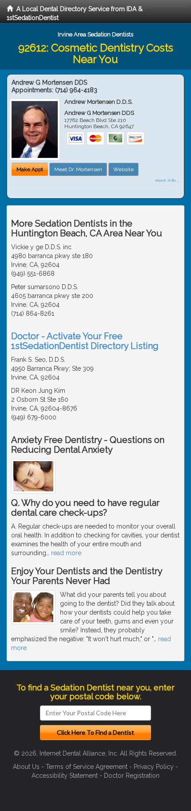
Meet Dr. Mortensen (78, 169)
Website (123, 169)
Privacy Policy (154, 766)
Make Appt (29, 169)
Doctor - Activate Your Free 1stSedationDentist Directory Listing (85, 341)
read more (66, 552)
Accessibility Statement (65, 775)
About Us (26, 766)
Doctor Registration (131, 775)
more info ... (167, 180)
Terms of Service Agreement (86, 766)
